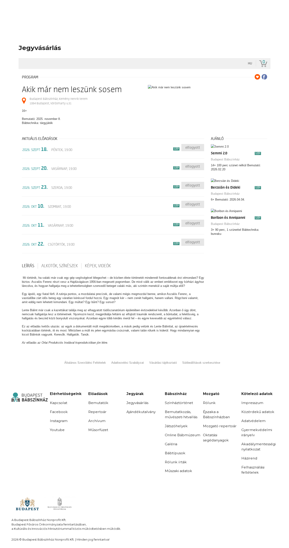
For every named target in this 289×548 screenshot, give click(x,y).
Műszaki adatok (178, 471)
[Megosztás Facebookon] (264, 77)
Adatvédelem (253, 421)
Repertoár (97, 412)
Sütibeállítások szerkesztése (201, 362)
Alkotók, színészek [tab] (59, 265)
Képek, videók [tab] (98, 265)
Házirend (249, 458)
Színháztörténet (179, 403)
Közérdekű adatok (257, 412)
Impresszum (252, 403)
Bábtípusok (175, 453)
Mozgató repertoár (220, 426)
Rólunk (209, 403)
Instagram (59, 421)
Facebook (59, 412)
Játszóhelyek (176, 426)
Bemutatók (98, 403)
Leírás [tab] (28, 265)
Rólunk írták (176, 462)
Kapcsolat (58, 403)
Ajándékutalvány (141, 412)
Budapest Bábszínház (225, 159)
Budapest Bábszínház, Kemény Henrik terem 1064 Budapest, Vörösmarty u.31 (59, 101)
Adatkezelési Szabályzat (127, 362)
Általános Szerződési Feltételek (85, 362)
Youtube (57, 430)
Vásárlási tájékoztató (163, 362)
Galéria (171, 444)
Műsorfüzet (98, 430)
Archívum (96, 421)
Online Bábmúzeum (182, 435)
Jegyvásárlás (137, 403)
